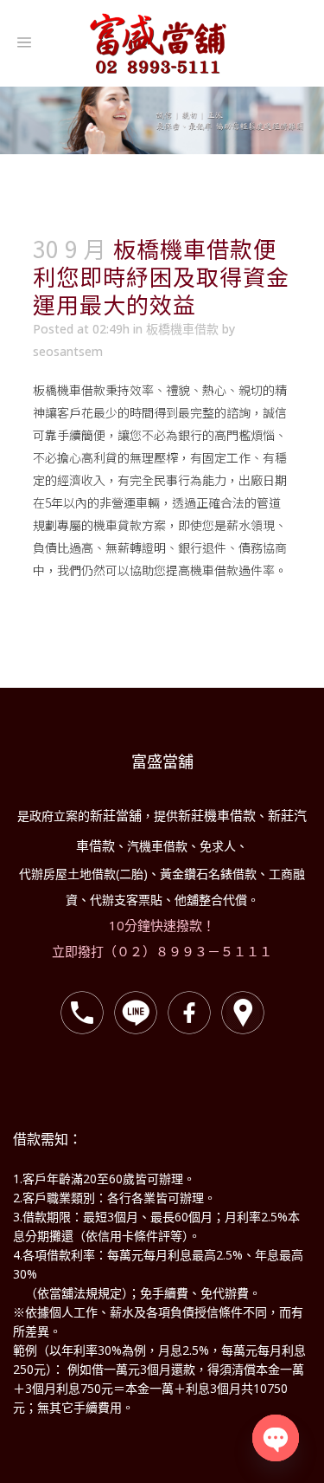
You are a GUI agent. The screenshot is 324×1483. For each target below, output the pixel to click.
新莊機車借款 (217, 815)
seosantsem (68, 351)
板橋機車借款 (182, 329)
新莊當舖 (116, 815)
